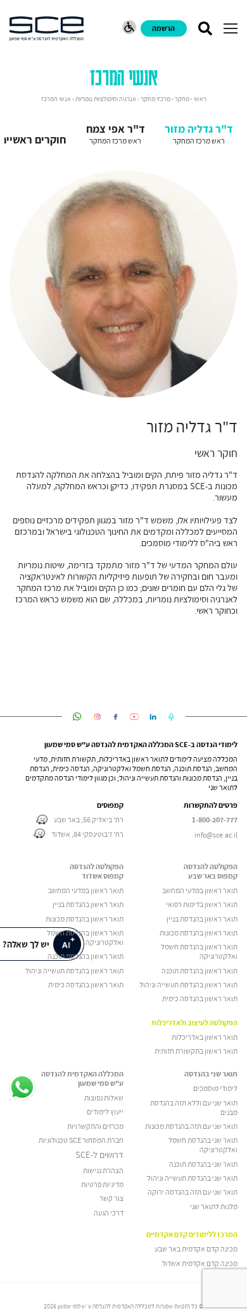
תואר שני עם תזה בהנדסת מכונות (191, 1126)
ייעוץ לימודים (105, 1111)
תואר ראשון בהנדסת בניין (202, 918)
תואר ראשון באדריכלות (205, 1037)
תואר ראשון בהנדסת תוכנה (200, 970)
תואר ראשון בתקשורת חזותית (196, 1051)
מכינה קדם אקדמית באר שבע (196, 1248)
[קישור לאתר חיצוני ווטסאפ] (77, 717)
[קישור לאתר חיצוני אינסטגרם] (97, 717)
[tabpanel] (123, 393)
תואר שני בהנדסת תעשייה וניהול (192, 1178)
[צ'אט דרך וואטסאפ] (22, 1088)
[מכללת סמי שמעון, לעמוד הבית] (47, 28)
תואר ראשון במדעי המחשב (200, 890)
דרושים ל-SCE (99, 1155)
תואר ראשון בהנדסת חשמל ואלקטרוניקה (199, 951)
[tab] (198, 133)
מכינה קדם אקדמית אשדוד (200, 1263)
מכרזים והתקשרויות (95, 1126)
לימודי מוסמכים (215, 1088)
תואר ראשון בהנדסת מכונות (199, 932)
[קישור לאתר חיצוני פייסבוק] (115, 717)
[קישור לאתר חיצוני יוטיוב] (134, 717)
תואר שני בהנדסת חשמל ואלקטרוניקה (203, 1144)
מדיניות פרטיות (102, 1184)
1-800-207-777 (215, 820)
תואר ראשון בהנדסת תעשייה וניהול (188, 984)
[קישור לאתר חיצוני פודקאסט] (171, 717)
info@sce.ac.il (216, 834)
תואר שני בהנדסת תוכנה (203, 1164)
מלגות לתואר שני (214, 1206)
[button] (231, 28)
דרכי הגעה (109, 1212)
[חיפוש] (205, 28)
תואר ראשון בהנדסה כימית (200, 998)
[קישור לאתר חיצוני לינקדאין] (153, 717)
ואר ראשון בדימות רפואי (199, 904)
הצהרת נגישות (103, 1170)
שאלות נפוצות (104, 1097)
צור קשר (111, 1198)
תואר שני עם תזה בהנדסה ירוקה (193, 1192)
